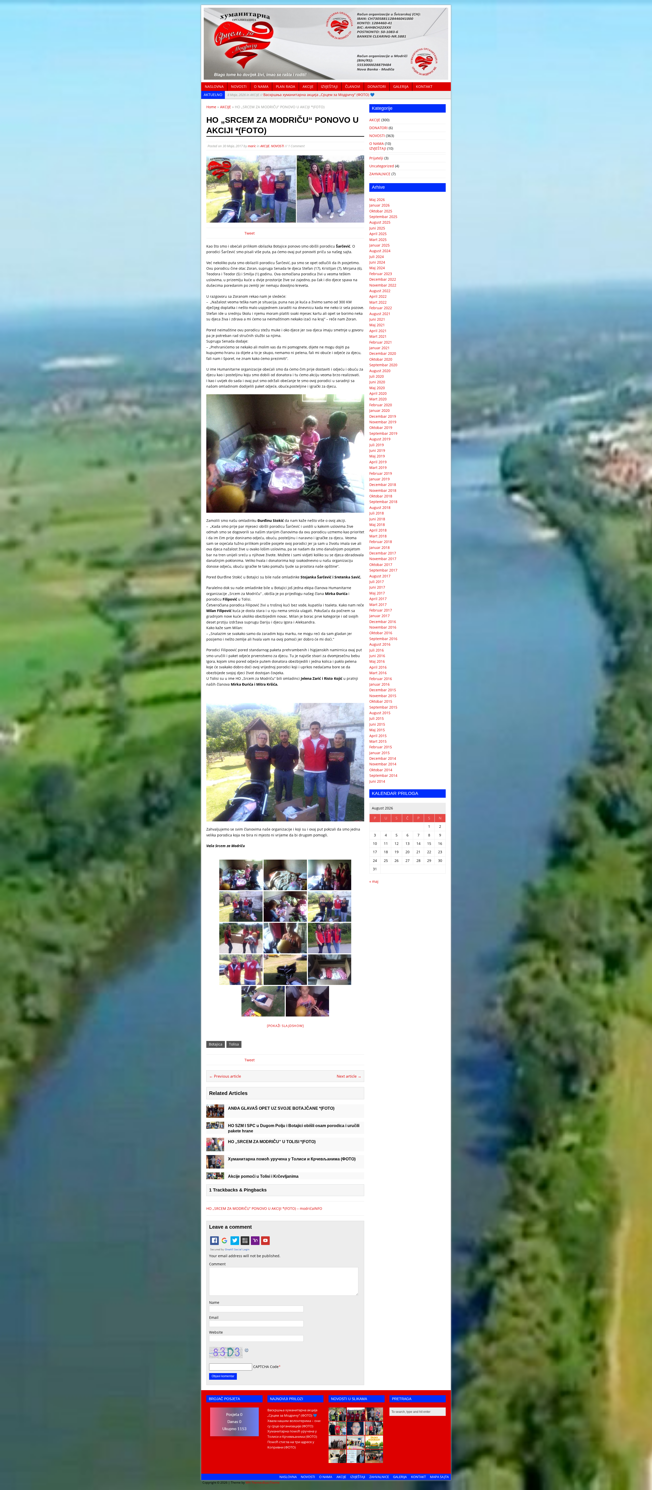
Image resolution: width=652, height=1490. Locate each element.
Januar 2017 (379, 615)
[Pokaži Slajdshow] (285, 1025)
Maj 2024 (377, 267)
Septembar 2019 (383, 433)
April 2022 (378, 296)
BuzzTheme (271, 1482)
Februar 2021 (380, 342)
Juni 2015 (377, 724)
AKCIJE (308, 86)
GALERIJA (401, 86)
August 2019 (379, 439)
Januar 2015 (379, 752)
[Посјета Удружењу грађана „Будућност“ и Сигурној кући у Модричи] (337, 1446)
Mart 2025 (378, 239)
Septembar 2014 (383, 775)
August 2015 (379, 712)
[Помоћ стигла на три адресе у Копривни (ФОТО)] (337, 1432)
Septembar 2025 (383, 216)
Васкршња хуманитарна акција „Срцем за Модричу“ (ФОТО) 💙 (300, 94)
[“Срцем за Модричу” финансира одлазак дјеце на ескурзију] (374, 1446)
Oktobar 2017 (380, 564)
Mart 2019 (378, 467)
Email (214, 1317)
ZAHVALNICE (379, 173)
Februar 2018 (380, 541)
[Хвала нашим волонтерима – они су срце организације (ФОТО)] (356, 1418)
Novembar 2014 (382, 764)
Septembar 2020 (383, 364)
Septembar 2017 (383, 570)
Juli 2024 (376, 256)
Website (216, 1332)
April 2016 (378, 667)
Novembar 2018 (382, 490)
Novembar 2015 (382, 695)
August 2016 (379, 644)
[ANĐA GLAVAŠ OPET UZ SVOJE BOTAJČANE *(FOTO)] (215, 1115)
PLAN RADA (285, 86)
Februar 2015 (380, 746)
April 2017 (378, 598)
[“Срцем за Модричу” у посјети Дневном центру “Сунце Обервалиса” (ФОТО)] (356, 1446)
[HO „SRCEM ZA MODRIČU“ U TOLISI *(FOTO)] (215, 1148)
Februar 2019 (380, 473)
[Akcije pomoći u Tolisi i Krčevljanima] (215, 1176)
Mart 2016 (378, 672)
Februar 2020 (380, 404)
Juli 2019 (376, 444)
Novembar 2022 (382, 285)
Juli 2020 (376, 376)
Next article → (349, 1076)
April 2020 (378, 393)
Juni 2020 (377, 382)
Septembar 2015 (383, 707)
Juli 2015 (376, 718)
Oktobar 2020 (380, 359)
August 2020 (379, 370)
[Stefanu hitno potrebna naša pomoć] (356, 1460)
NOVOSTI (239, 86)
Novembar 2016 (382, 627)
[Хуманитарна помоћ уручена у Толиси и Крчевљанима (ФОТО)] (215, 1165)
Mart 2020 (378, 399)
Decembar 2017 (382, 553)
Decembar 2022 (382, 279)
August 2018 (379, 507)
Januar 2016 (379, 684)
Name (214, 1302)
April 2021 (378, 330)
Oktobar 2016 (380, 632)
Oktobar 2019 (380, 427)
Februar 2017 (380, 610)
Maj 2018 (377, 524)
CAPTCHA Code (266, 1366)
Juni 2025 (377, 228)
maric (252, 146)
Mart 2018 (378, 536)
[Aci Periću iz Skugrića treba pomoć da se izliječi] (356, 1432)
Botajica (215, 1044)
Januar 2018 (379, 547)
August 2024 (379, 250)
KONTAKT (424, 86)
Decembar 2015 (382, 689)
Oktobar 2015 (380, 701)
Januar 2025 (379, 245)
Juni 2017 (377, 587)
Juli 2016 (376, 650)
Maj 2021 (377, 324)
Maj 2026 (377, 199)
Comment (217, 1264)
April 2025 (378, 233)
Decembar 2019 (382, 416)
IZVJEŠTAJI (329, 86)
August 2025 (379, 222)
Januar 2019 (379, 479)
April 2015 (378, 735)
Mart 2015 (378, 741)
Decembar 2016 (382, 621)
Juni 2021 (377, 319)
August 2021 (379, 313)
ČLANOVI (352, 86)
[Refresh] (247, 1349)
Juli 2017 (376, 581)
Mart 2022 (378, 302)
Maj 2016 (377, 661)
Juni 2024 (377, 262)
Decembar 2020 (382, 353)
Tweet (249, 233)
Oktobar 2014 (380, 769)
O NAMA (261, 86)
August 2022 (379, 290)
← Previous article (225, 1076)
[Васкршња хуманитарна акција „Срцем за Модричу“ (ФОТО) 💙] (337, 1418)
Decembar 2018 (382, 484)
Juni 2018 (377, 519)
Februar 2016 (380, 678)
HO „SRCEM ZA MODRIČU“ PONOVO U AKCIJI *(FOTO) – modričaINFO (264, 1208)
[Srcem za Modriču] (326, 76)
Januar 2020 (379, 410)
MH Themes (254, 1482)
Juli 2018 (376, 513)
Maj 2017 (377, 593)
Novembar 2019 (382, 421)
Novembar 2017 (382, 558)
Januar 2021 (379, 347)
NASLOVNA (214, 86)
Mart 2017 (378, 604)
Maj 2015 (377, 729)
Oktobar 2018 (380, 496)
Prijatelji (376, 158)
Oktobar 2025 (380, 211)
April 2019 (378, 461)
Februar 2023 (380, 273)
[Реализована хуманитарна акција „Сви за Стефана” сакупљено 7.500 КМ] (337, 1460)
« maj (373, 881)
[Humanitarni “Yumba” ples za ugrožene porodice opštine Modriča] (374, 1460)
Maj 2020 (377, 387)
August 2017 (379, 576)
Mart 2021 (378, 336)
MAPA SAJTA (439, 1476)
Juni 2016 (377, 655)
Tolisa (234, 1044)
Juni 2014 (377, 781)
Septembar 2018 (383, 501)
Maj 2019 (377, 456)
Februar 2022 (380, 307)
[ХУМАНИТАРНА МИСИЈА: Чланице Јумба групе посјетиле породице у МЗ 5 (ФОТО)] (374, 1432)
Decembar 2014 (382, 758)
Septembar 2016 (383, 638)
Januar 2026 (379, 205)
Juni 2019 (377, 450)
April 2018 (378, 530)
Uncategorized (381, 166)
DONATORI (377, 86)
